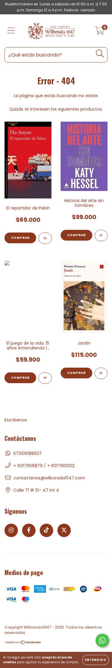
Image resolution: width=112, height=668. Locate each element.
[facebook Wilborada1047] (29, 530)
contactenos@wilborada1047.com (49, 478)
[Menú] (11, 31)
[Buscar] (100, 54)
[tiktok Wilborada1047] (46, 530)
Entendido (95, 660)
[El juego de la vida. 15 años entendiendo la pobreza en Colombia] (45, 378)
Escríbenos (15, 420)
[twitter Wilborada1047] (64, 530)
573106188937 (27, 453)
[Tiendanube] (23, 643)
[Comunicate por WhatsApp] (102, 640)
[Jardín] (101, 373)
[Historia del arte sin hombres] (101, 235)
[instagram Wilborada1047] (11, 530)
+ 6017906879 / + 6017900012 (44, 466)
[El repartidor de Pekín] (45, 238)
